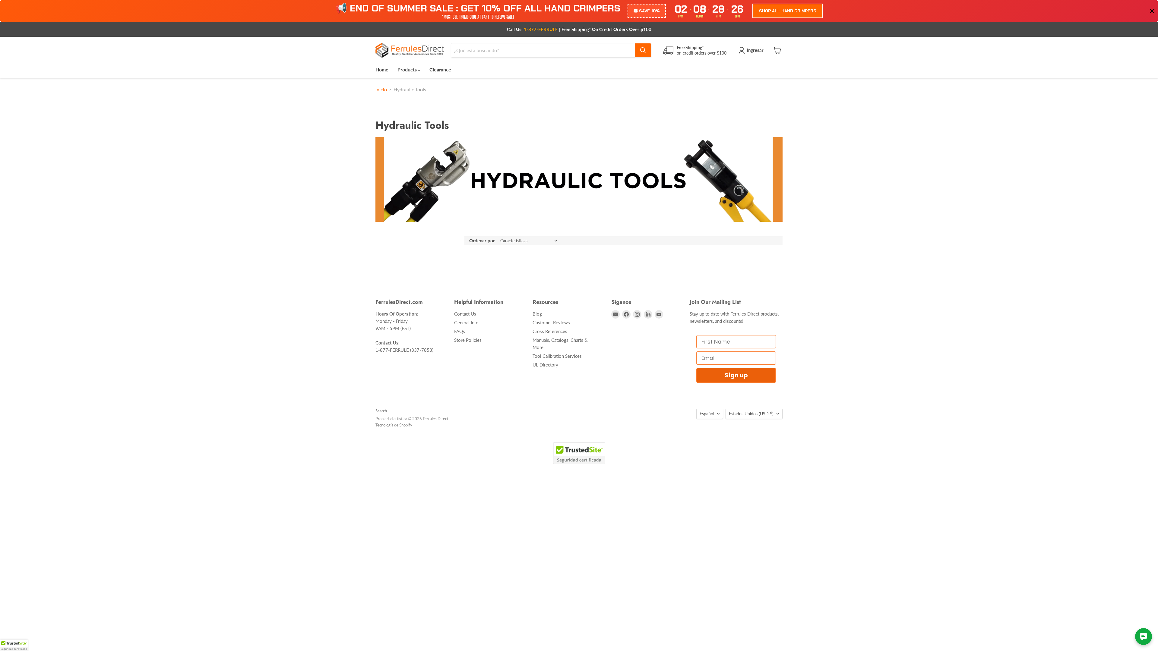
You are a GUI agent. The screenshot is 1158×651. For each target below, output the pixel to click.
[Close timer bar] (1152, 10)
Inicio (381, 89)
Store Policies (468, 340)
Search (381, 410)
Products (407, 69)
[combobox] (543, 50)
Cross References (550, 331)
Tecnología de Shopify (393, 425)
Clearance (440, 69)
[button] (14, 645)
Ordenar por (482, 240)
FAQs (459, 331)
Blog (537, 313)
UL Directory (545, 364)
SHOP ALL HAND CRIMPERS (787, 11)
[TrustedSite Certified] (579, 453)
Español (707, 413)
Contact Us (465, 313)
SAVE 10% (649, 11)
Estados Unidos (751, 413)
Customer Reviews (551, 322)
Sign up (736, 375)
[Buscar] (643, 50)
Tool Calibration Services (557, 356)
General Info (466, 322)
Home (381, 69)
